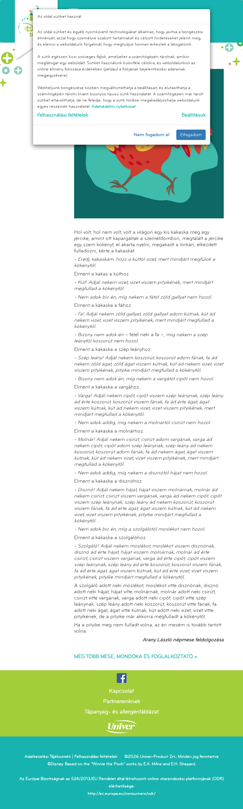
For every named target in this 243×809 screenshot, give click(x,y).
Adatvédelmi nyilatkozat (114, 106)
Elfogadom (191, 135)
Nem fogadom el (152, 135)
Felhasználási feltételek (62, 115)
